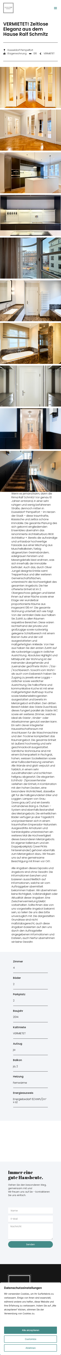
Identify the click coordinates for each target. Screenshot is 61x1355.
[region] (30, 1318)
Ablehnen (31, 1347)
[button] (55, 8)
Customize (30, 1339)
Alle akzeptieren (30, 1330)
